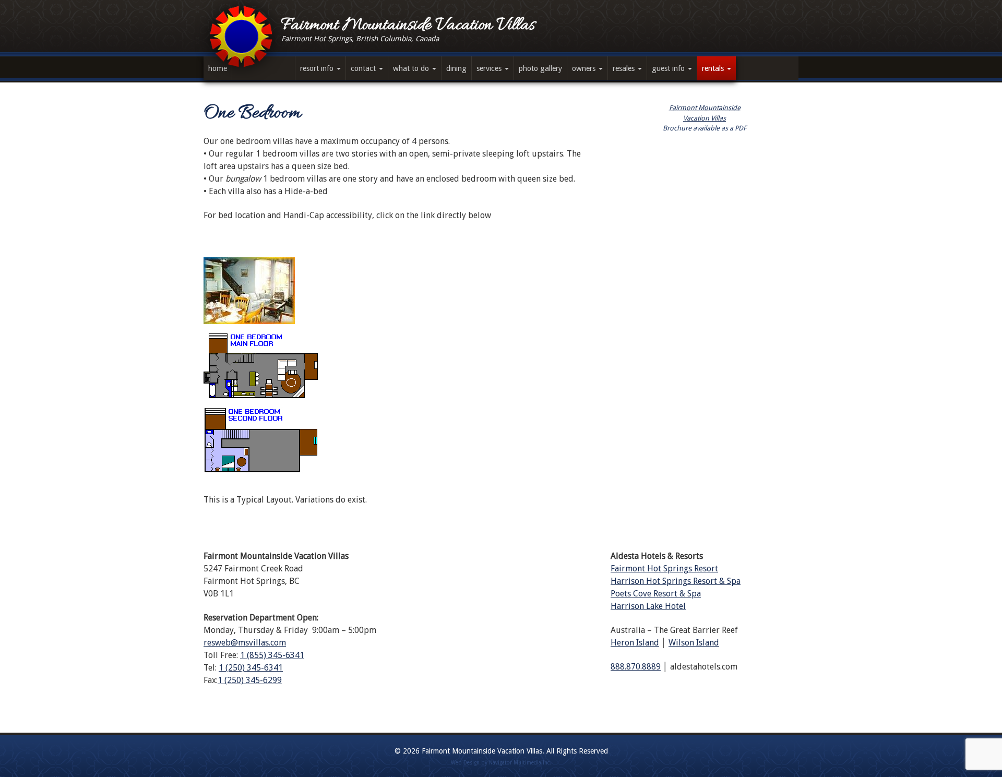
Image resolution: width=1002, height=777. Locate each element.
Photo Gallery (540, 68)
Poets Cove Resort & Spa (656, 594)
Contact (364, 68)
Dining (456, 68)
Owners (585, 68)
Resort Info (318, 68)
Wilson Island (694, 643)
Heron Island (635, 643)
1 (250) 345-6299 (250, 680)
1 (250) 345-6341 (251, 668)
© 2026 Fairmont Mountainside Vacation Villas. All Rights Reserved (501, 751)
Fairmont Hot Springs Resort (664, 568)
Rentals (714, 68)
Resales (625, 68)
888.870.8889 (636, 667)
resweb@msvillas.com (245, 643)
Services (490, 68)
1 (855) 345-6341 (272, 655)
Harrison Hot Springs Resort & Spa (676, 581)
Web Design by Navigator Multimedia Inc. (501, 763)
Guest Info (669, 68)
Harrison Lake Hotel (648, 606)
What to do (412, 68)
